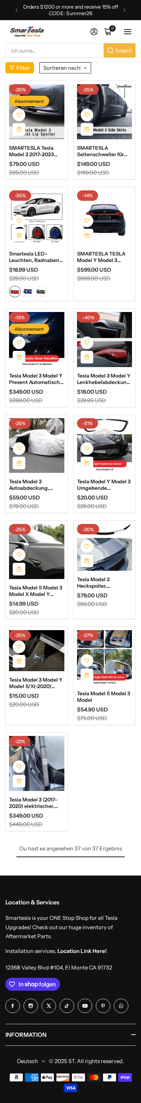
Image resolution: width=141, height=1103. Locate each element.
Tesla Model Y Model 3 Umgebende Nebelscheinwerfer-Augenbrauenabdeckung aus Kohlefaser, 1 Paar (104, 484)
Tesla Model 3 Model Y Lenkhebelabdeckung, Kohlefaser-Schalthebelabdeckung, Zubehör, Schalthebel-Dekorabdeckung (104, 378)
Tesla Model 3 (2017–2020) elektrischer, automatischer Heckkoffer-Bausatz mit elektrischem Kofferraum (33, 802)
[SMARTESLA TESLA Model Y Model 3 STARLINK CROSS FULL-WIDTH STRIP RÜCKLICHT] (104, 217)
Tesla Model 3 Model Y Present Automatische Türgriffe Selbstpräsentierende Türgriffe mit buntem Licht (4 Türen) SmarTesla (36, 378)
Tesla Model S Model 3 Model (103, 696)
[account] (94, 32)
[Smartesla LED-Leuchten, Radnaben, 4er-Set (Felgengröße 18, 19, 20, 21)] (36, 217)
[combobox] (54, 50)
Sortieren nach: (62, 67)
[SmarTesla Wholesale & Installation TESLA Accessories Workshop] (27, 31)
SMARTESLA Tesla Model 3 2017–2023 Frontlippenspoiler (31, 151)
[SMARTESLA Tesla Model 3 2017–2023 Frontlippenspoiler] (36, 111)
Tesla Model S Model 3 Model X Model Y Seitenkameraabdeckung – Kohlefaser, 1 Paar (36, 590)
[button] (16, 10)
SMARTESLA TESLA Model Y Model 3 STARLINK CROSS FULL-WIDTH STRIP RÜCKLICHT (101, 256)
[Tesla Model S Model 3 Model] (104, 657)
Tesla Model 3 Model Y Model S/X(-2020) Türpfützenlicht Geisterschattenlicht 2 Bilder (36, 683)
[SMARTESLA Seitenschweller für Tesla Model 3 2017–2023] (104, 111)
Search (123, 51)
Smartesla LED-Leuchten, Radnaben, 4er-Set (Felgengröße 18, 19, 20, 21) (35, 256)
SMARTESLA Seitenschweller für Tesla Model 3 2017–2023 (100, 151)
